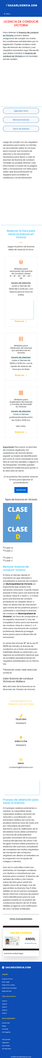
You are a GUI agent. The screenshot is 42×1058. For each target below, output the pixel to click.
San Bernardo (6, 1049)
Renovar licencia (21, 119)
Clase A (4, 1001)
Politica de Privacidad (9, 988)
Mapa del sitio (7, 991)
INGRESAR (21, 490)
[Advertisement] (21, 85)
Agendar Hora (21, 111)
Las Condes (6, 1046)
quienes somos (7, 979)
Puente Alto (6, 1023)
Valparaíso (5, 1043)
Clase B (4, 1004)
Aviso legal (5, 982)
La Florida (5, 1029)
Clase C (4, 1007)
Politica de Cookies (8, 985)
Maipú (4, 1026)
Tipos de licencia (21, 128)
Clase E (4, 1013)
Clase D (4, 1010)
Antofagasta (6, 1032)
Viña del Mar (6, 1040)
